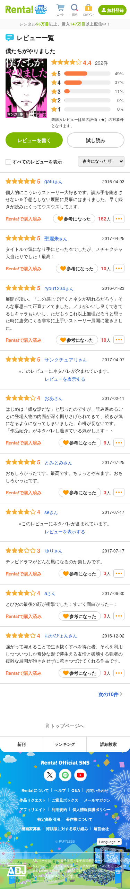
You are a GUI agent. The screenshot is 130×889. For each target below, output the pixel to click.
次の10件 (108, 693)
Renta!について (35, 790)
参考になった (77, 218)
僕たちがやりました (30, 51)
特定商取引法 (48, 819)
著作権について (79, 819)
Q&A (75, 790)
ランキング (64, 744)
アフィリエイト (32, 809)
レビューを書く (34, 140)
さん (53, 181)
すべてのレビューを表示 (37, 161)
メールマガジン (97, 800)
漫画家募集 (31, 828)
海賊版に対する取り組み (67, 828)
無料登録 (115, 10)
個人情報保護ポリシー (91, 809)
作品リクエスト (32, 800)
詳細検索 (108, 744)
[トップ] (19, 9)
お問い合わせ (97, 790)
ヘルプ (60, 790)
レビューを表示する (65, 379)
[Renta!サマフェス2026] (40, 9)
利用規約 (59, 809)
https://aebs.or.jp (45, 881)
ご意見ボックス (65, 800)
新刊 (21, 744)
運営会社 (101, 828)
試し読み (95, 140)
